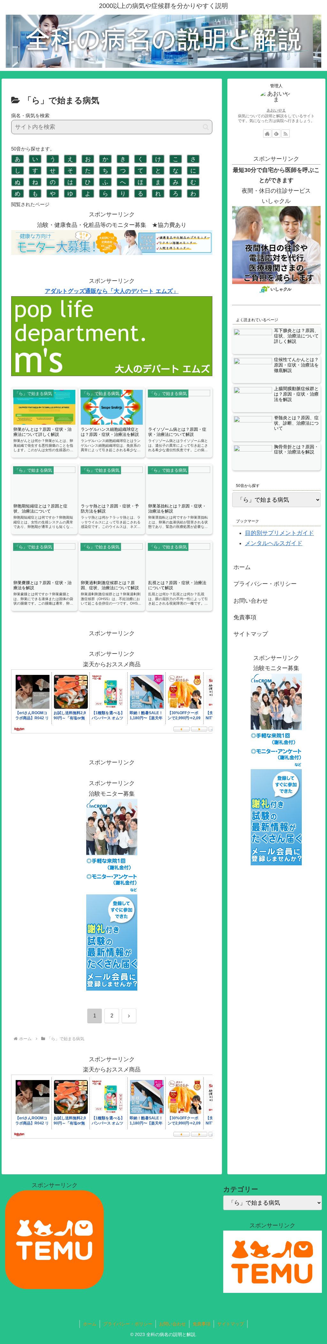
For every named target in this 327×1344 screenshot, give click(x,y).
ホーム (242, 567)
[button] (205, 127)
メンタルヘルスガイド (273, 543)
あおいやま (276, 110)
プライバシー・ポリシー (265, 584)
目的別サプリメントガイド (279, 533)
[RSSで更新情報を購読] (285, 133)
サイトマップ (250, 634)
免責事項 (244, 617)
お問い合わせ (250, 601)
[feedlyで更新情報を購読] (276, 133)
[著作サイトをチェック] (267, 133)
